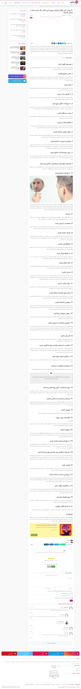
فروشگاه (76, 684)
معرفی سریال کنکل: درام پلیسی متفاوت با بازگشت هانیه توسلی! (18, 36)
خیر (49, 566)
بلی (53, 566)
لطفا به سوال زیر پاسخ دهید (68, 593)
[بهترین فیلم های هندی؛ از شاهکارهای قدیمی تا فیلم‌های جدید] (22, 48)
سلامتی (58, 3)
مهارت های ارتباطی (25, 3)
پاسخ (30, 612)
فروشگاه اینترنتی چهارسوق (24, 661)
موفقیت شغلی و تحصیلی (35, 3)
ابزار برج (73, 663)
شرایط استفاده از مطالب (46, 684)
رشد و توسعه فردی (45, 3)
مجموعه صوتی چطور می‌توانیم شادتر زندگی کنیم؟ (46, 525)
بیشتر (6, 3)
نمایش (64, 57)
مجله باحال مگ (8, 661)
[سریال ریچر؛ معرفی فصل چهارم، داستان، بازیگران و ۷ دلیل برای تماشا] (22, 63)
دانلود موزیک (17, 661)
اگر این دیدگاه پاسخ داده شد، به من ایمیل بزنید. (63, 598)
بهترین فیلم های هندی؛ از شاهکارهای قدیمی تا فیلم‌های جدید (17, 14)
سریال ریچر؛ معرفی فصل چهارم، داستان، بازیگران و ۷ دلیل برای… (14, 63)
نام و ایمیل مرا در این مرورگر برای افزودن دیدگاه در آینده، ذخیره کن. (59, 591)
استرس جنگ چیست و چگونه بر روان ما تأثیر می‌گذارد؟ (18, 30)
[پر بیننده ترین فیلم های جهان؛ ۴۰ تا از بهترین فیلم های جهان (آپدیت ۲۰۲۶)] (22, 68)
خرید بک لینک (38, 661)
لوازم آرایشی (12, 661)
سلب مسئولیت (38, 684)
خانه (63, 3)
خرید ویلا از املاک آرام (32, 661)
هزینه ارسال (73, 661)
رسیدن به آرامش (67, 542)
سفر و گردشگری (17, 3)
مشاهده (34, 535)
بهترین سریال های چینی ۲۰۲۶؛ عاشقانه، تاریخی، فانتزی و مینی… (14, 53)
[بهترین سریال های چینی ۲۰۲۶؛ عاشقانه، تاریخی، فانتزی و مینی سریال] (22, 53)
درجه (77, 668)
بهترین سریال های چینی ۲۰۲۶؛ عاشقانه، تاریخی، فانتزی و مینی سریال (17, 20)
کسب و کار (11, 3)
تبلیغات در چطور (70, 684)
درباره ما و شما (63, 684)
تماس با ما (53, 684)
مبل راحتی (42, 661)
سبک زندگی (53, 3)
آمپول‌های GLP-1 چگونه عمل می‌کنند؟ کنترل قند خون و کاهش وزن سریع (17, 25)
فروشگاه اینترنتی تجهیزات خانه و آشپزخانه (58, 661)
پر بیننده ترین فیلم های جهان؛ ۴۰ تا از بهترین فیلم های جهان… (15, 68)
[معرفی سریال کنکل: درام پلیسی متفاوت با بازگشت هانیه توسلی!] (22, 58)
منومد (77, 670)
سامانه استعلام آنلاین (68, 661)
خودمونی (78, 661)
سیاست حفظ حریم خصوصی (30, 684)
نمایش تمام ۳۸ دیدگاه (50, 643)
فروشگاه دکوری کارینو (48, 661)
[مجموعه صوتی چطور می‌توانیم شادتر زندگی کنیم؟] (65, 530)
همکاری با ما (58, 684)
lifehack (68, 540)
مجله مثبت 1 (77, 663)
